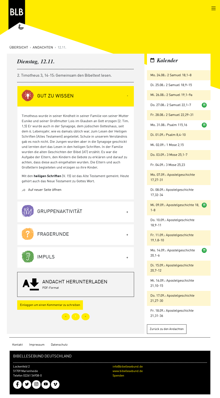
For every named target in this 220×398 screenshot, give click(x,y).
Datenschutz (59, 344)
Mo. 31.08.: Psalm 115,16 (168, 125)
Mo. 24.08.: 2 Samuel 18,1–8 (170, 75)
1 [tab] (75, 316)
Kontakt (17, 344)
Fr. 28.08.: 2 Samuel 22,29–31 (172, 115)
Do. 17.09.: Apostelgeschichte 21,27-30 (172, 298)
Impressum (36, 344)
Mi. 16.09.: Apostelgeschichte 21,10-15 (172, 283)
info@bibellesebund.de (128, 366)
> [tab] (85, 316)
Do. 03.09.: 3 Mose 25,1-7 (168, 155)
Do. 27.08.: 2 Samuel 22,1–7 (170, 105)
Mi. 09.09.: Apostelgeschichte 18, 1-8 (174, 208)
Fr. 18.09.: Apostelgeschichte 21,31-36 (172, 313)
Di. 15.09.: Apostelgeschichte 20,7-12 (172, 268)
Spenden (118, 375)
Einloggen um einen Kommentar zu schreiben (50, 305)
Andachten (43, 47)
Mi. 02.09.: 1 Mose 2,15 (167, 145)
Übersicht (18, 47)
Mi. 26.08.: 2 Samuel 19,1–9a (171, 95)
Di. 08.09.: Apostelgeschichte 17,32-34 (172, 192)
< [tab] (65, 316)
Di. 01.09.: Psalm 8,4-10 (168, 135)
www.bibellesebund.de (128, 371)
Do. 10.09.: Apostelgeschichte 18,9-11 (172, 223)
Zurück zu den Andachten (167, 329)
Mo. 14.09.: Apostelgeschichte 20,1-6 (172, 253)
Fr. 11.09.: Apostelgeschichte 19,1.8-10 (172, 238)
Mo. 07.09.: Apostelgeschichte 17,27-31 (172, 177)
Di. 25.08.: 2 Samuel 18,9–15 (171, 85)
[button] (75, 284)
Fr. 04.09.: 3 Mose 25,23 (167, 165)
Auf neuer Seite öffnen (44, 190)
